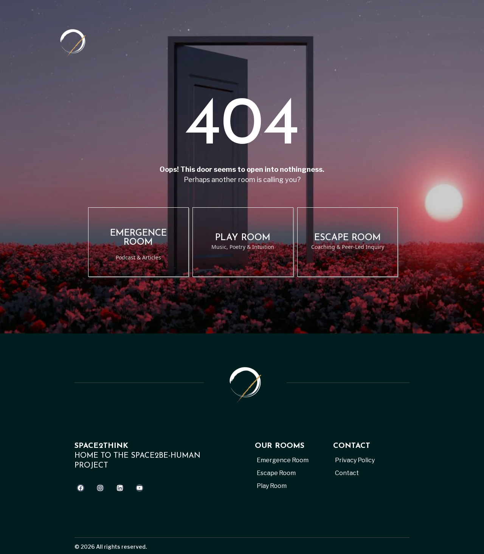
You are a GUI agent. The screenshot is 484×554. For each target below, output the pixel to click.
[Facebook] (80, 488)
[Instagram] (100, 488)
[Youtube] (139, 488)
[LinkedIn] (120, 488)
